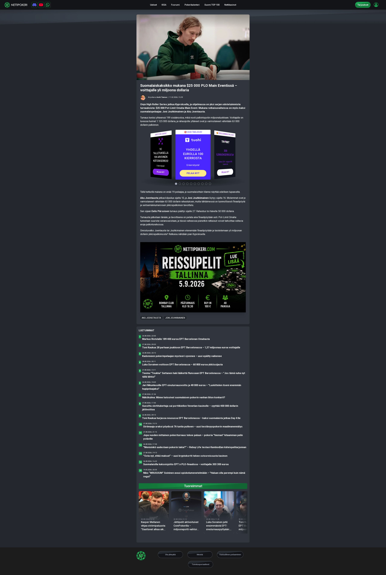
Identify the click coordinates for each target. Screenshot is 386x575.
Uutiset (153, 5)
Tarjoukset (362, 5)
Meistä (200, 554)
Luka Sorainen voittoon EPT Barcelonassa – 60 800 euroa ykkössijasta (182, 364)
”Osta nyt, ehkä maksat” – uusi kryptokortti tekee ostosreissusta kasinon (185, 455)
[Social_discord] (34, 5)
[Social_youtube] (41, 5)
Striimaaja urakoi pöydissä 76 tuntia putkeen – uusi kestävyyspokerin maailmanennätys (192, 426)
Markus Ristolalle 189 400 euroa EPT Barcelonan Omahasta (176, 339)
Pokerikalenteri (192, 5)
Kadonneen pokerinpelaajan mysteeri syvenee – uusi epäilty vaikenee (182, 356)
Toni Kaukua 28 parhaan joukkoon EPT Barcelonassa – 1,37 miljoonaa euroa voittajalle (191, 347)
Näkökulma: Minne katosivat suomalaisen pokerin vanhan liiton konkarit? (183, 397)
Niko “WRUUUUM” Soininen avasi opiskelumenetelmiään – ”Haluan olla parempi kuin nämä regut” (194, 474)
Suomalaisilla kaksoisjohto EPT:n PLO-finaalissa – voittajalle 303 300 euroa (186, 464)
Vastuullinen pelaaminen (230, 554)
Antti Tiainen (162, 97)
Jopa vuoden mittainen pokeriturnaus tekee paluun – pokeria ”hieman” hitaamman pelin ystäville (193, 437)
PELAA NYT (161, 172)
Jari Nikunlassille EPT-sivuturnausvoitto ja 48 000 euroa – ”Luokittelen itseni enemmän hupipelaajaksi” (191, 387)
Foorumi (175, 5)
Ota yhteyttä (170, 554)
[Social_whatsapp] (48, 5)
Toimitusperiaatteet (200, 564)
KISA (164, 5)
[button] (376, 5)
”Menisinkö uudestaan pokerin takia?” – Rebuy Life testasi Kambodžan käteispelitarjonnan (194, 447)
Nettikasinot (230, 5)
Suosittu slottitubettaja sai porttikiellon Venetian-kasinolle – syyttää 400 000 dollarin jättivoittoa (190, 407)
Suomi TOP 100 (212, 5)
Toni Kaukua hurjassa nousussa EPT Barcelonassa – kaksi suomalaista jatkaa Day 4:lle (191, 418)
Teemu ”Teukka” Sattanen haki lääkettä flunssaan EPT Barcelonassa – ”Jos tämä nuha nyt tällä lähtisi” (193, 375)
